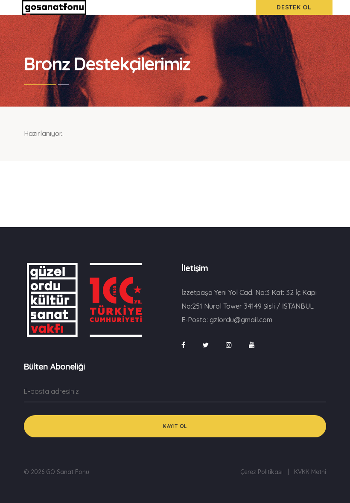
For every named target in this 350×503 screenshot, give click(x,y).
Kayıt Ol (175, 426)
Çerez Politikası (261, 472)
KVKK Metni (310, 472)
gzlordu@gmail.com (241, 319)
